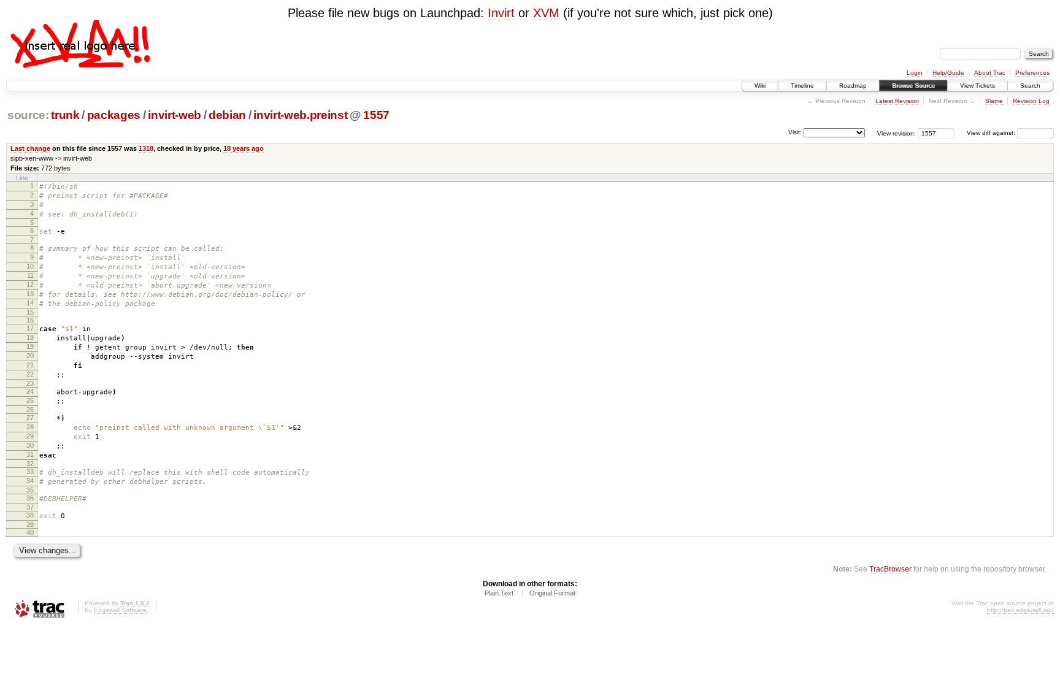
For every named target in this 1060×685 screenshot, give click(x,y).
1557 (376, 115)
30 (30, 445)
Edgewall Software (120, 610)
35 (30, 490)
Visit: (795, 132)
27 (30, 417)
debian (227, 115)
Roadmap (853, 85)
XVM (546, 13)
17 (30, 328)
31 (30, 454)
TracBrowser (890, 569)
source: (28, 115)
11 (30, 275)
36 (30, 498)
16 (30, 320)
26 (30, 409)
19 (30, 346)
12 (30, 284)
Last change (30, 148)
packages (113, 115)
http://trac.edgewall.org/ (1020, 610)
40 (30, 532)
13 (30, 293)
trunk (65, 115)
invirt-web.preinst (300, 115)
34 (30, 480)
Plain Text (499, 593)
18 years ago (243, 148)
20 (30, 355)
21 (30, 365)
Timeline (802, 85)
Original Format (552, 593)
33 (30, 471)
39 (30, 524)
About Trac (989, 72)
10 (30, 266)
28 (30, 427)
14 (30, 303)
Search (1030, 85)
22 (30, 374)
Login (915, 72)
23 (30, 383)
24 (30, 391)
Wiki (760, 85)
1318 (146, 148)
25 (30, 400)
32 (30, 463)
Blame (994, 101)
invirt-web (174, 115)
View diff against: (992, 132)
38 (30, 515)
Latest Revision (897, 101)
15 (30, 312)
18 (30, 337)
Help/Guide (948, 72)
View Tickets (977, 85)
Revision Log (1031, 101)
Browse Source (913, 85)
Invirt (501, 13)
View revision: (896, 132)
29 (30, 436)
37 (30, 507)
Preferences (1032, 72)
